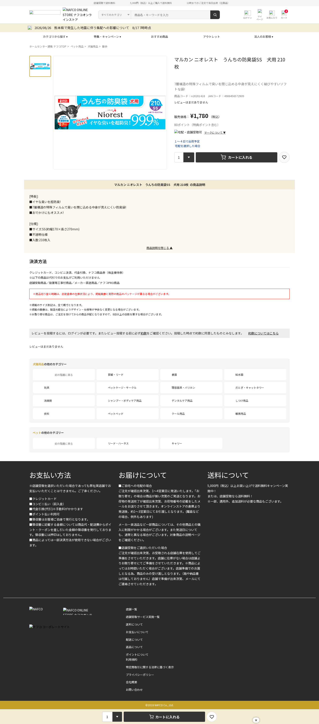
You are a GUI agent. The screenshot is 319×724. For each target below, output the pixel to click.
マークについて (215, 132)
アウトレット (211, 36)
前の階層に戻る (64, 375)
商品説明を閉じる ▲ (159, 248)
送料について (228, 475)
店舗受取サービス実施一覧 (143, 617)
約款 (144, 333)
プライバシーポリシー (140, 675)
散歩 (104, 46)
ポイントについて (137, 654)
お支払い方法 (50, 475)
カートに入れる (240, 157)
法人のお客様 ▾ (263, 36)
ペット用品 (77, 46)
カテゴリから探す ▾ (55, 36)
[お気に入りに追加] (284, 157)
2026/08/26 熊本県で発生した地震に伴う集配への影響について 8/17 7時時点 (93, 27)
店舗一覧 (131, 609)
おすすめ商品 (159, 36)
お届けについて (142, 475)
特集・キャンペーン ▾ (107, 36)
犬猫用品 (93, 46)
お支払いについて (137, 632)
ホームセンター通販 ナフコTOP (47, 46)
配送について (134, 639)
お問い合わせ (134, 690)
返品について (134, 647)
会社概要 (131, 682)
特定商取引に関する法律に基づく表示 (150, 667)
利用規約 (131, 659)
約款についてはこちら (263, 333)
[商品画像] (40, 66)
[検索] (215, 14)
